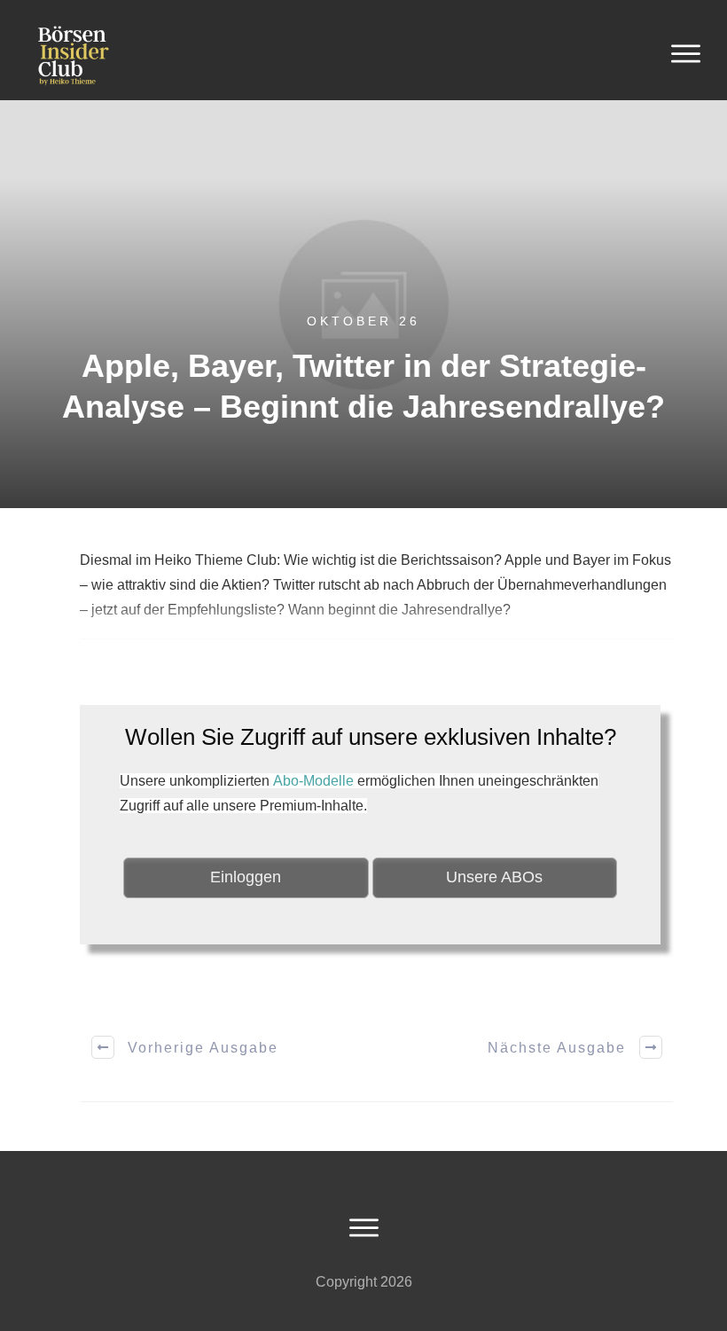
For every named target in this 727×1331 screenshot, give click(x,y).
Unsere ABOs (494, 877)
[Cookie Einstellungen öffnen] (39, 1308)
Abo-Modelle (313, 780)
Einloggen (245, 877)
